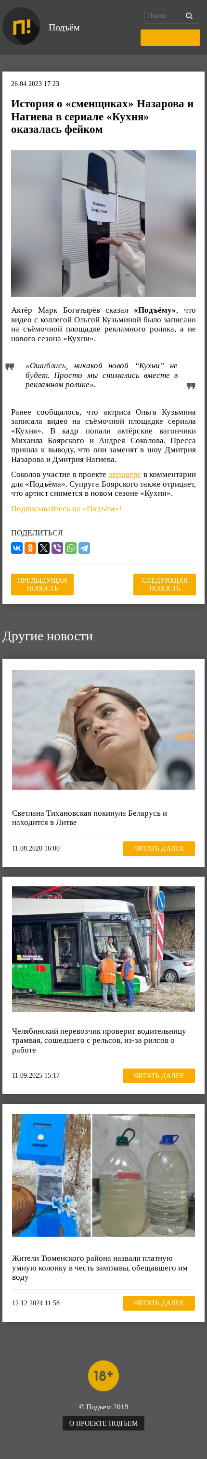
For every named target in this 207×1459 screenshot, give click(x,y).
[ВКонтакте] (17, 548)
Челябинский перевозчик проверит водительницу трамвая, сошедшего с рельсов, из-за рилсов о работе (99, 1040)
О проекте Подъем (103, 1423)
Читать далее (159, 848)
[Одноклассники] (30, 548)
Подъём (64, 27)
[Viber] (57, 548)
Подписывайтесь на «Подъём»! (66, 508)
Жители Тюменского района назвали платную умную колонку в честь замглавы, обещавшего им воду (100, 1268)
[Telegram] (84, 548)
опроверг (124, 474)
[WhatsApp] (71, 548)
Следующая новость (165, 584)
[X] (44, 548)
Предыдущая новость (42, 584)
